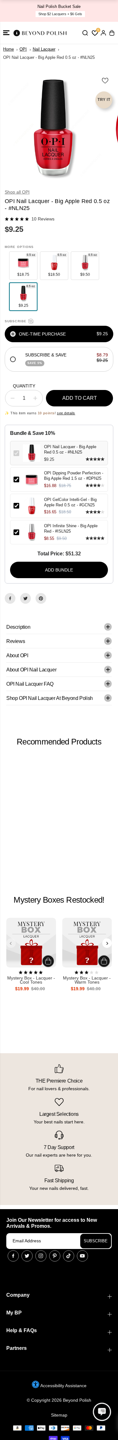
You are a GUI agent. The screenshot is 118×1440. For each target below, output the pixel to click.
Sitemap (59, 1415)
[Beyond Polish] (41, 32)
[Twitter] (25, 598)
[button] (6, 33)
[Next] (107, 943)
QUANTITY (24, 385)
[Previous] (11, 943)
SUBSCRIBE (96, 1241)
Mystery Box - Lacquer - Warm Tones (87, 980)
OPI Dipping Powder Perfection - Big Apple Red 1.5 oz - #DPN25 (73, 476)
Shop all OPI (17, 192)
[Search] (85, 33)
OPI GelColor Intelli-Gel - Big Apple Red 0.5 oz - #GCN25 (70, 502)
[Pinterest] (41, 598)
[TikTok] (69, 1256)
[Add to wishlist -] (105, 80)
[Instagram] (41, 1256)
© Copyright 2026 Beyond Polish (59, 1400)
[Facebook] (10, 598)
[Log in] (103, 33)
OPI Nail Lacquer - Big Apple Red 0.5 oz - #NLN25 (70, 449)
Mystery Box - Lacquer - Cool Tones (31, 980)
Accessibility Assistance (63, 1385)
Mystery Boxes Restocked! (59, 900)
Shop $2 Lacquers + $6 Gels (60, 14)
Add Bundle (59, 569)
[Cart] (112, 33)
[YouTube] (82, 1256)
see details (66, 413)
